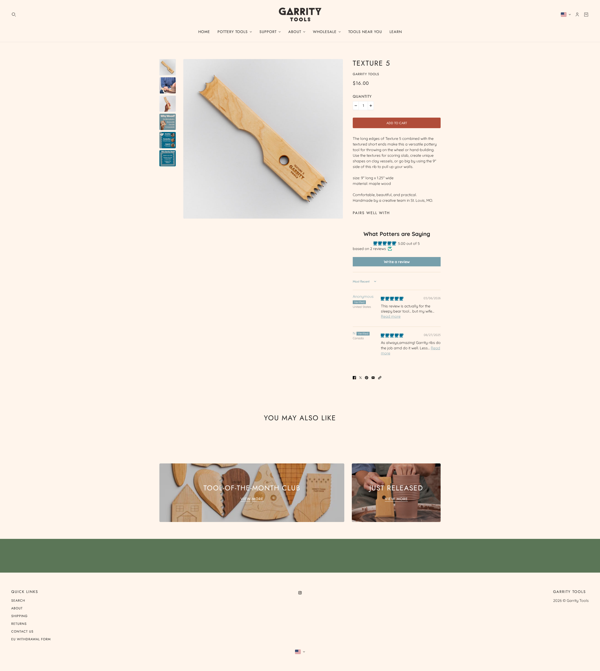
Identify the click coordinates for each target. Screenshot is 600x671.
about (17, 608)
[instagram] (300, 592)
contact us (22, 631)
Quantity (362, 96)
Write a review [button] (397, 261)
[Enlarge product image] (263, 139)
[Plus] (371, 105)
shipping (19, 616)
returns (19, 623)
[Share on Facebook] (354, 377)
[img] (392, 298)
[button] (379, 377)
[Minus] (356, 105)
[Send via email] (373, 377)
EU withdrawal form (31, 639)
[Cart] (586, 14)
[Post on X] (360, 377)
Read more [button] (391, 316)
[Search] (13, 14)
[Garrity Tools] (300, 14)
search (18, 600)
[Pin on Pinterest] (366, 377)
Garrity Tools (366, 74)
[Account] (577, 14)
